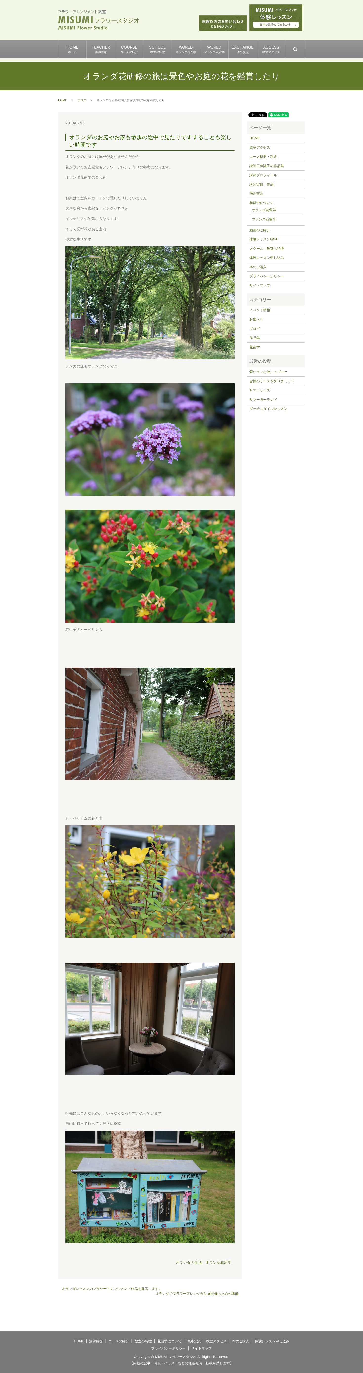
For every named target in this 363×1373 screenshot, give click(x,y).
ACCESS (271, 49)
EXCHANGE (243, 49)
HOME (72, 49)
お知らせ (256, 319)
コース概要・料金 (263, 156)
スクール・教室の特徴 (266, 248)
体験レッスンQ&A (263, 239)
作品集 (254, 338)
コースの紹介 (118, 1341)
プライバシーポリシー (266, 276)
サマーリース (259, 390)
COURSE (129, 49)
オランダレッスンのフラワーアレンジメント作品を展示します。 (112, 1289)
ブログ (81, 100)
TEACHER (101, 49)
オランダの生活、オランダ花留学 (203, 1262)
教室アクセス (259, 147)
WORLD (186, 49)
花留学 (254, 347)
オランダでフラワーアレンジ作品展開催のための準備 (196, 1293)
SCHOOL (157, 49)
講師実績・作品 (261, 184)
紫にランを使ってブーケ (268, 372)
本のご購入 (258, 267)
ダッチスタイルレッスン (268, 409)
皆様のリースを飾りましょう (271, 381)
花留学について (261, 203)
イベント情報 (259, 310)
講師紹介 (96, 1341)
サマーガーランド (263, 399)
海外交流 (256, 193)
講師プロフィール (263, 175)
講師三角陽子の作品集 (266, 166)
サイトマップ (259, 285)
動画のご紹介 (259, 230)
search (304, 47)
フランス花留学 (264, 219)
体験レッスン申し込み (266, 257)
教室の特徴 (143, 1341)
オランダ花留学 (264, 210)
